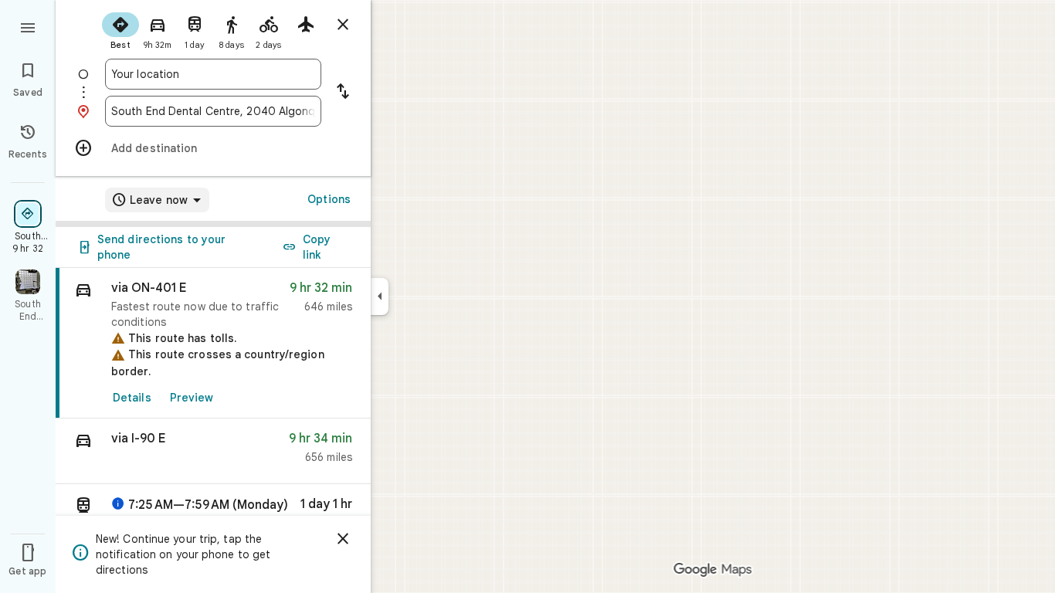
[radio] (120, 29)
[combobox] (213, 74)
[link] (213, 343)
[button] (213, 451)
